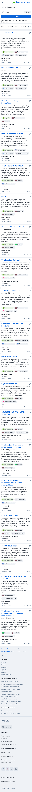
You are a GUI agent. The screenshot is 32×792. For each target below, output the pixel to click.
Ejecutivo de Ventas (9, 356)
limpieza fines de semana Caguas (10, 704)
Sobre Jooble (5, 736)
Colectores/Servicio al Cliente (13, 227)
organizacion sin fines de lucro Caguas (12, 684)
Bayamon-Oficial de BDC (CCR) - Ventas (13, 577)
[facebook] (3, 769)
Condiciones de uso (7, 777)
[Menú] (2, 2)
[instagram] (7, 769)
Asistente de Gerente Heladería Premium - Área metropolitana (11, 482)
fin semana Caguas (6, 691)
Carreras (4, 739)
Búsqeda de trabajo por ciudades (10, 713)
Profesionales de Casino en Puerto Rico (12, 325)
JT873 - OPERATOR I (9, 515)
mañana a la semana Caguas (9, 696)
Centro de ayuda (6, 741)
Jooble (13, 788)
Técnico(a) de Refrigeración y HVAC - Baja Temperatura (13, 446)
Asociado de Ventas (9, 33)
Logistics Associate (9, 384)
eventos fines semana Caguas (10, 686)
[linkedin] (16, 769)
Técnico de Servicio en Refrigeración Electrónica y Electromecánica (12, 613)
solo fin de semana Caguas (9, 699)
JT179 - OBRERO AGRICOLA (12, 166)
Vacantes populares (7, 711)
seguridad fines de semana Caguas (11, 701)
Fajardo (3, 665)
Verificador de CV (6, 763)
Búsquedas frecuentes (8, 656)
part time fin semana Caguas (9, 681)
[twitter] (12, 769)
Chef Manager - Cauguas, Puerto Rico (11, 102)
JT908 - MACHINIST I (9, 546)
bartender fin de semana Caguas (10, 689)
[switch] (29, 27)
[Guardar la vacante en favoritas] (30, 33)
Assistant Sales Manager (11, 290)
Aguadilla (4, 669)
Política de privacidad (8, 781)
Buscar (16, 16)
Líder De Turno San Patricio (12, 134)
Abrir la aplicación (26, 2)
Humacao (4, 667)
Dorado (3, 672)
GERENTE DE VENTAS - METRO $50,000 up (13, 413)
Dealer (4, 196)
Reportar (28, 62)
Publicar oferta (5, 752)
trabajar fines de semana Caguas (10, 694)
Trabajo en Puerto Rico (8, 744)
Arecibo (3, 662)
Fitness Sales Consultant (11, 68)
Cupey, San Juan (6, 674)
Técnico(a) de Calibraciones (12, 260)
